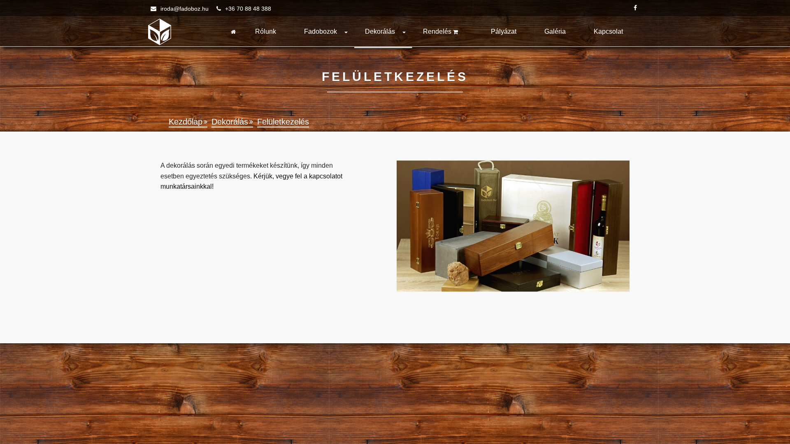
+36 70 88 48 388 (247, 8)
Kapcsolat (608, 31)
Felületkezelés (283, 121)
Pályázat (503, 31)
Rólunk (265, 31)
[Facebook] (635, 8)
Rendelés (438, 31)
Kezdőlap (185, 121)
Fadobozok (320, 31)
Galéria (555, 31)
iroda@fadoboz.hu (184, 8)
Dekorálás (380, 31)
